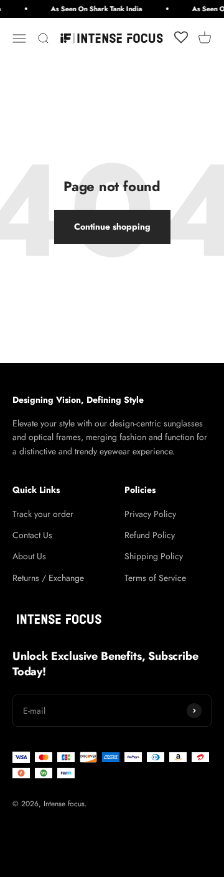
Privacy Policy (150, 514)
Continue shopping (112, 226)
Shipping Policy (153, 556)
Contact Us (32, 535)
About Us (29, 556)
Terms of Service (155, 578)
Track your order (42, 514)
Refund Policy (149, 535)
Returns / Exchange (48, 578)
